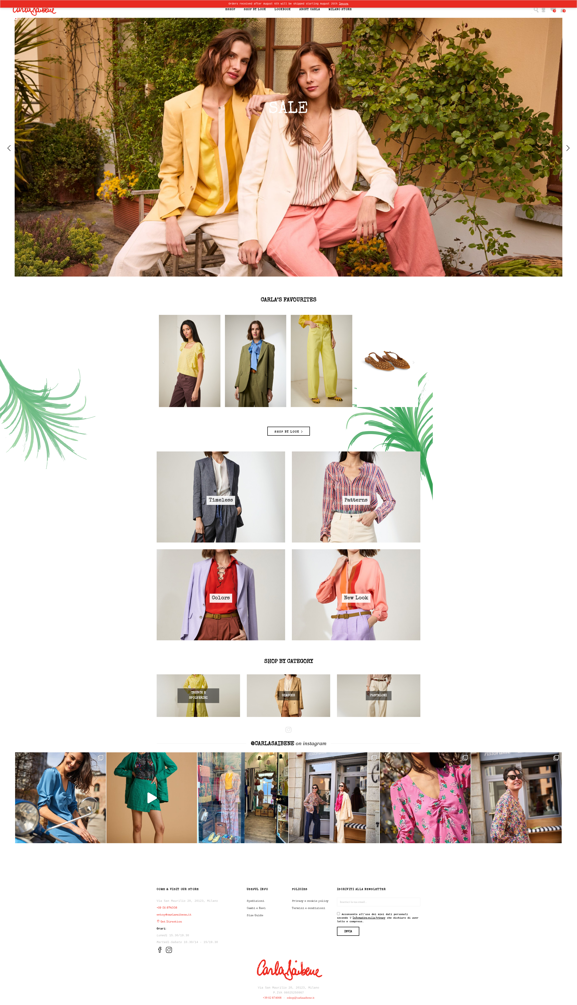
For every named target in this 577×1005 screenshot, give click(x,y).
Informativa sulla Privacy (290, 516)
